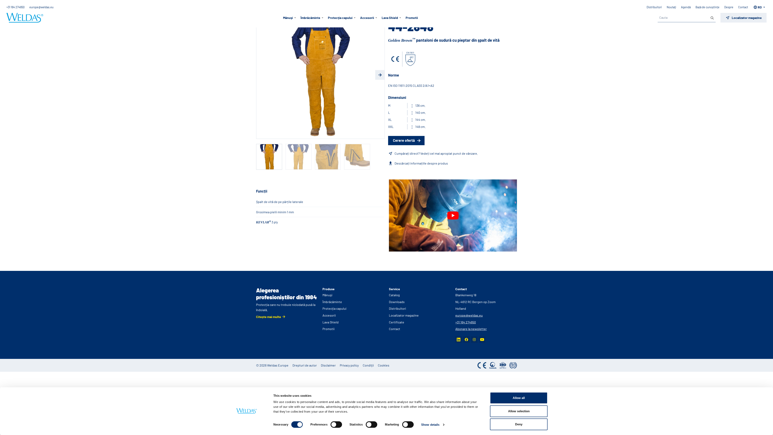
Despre (728, 7)
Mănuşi (327, 295)
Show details (430, 424)
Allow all (519, 398)
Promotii (412, 18)
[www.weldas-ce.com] (395, 59)
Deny (518, 424)
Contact (743, 7)
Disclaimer (328, 365)
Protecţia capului (334, 308)
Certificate (396, 322)
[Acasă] (24, 18)
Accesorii (329, 315)
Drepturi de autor (304, 365)
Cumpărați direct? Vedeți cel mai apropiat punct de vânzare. (436, 153)
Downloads (397, 302)
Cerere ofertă (404, 140)
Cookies (383, 365)
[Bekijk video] (453, 215)
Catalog (394, 295)
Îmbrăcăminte (332, 302)
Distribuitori (654, 7)
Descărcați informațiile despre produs (421, 163)
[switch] (336, 424)
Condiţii (368, 365)
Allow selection (519, 411)
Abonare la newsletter (471, 329)
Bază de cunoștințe (707, 7)
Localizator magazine (404, 315)
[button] (261, 75)
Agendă (686, 7)
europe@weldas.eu (41, 7)
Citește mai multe (268, 317)
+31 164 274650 (15, 7)
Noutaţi (671, 7)
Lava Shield (330, 322)
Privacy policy (349, 365)
